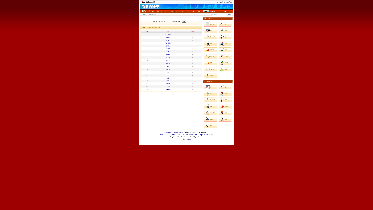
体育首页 (218, 2)
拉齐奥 (168, 87)
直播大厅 (226, 11)
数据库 (205, 11)
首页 (153, 11)
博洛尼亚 (168, 54)
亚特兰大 (168, 60)
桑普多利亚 (168, 34)
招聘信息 (185, 135)
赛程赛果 (212, 11)
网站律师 (191, 135)
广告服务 (174, 135)
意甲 (166, 11)
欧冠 (194, 11)
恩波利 (168, 57)
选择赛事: (174, 21)
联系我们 (180, 135)
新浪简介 (162, 135)
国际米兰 (168, 75)
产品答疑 (211, 135)
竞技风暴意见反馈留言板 (172, 132)
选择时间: (155, 21)
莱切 (168, 66)
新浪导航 (229, 2)
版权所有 (189, 139)
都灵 (168, 78)
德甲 (183, 11)
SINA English (197, 135)
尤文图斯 (168, 84)
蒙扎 (168, 51)
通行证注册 (205, 135)
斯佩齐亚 (168, 40)
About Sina (168, 135)
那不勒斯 (168, 89)
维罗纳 (168, 49)
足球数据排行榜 (152, 14)
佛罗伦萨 (168, 69)
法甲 (188, 11)
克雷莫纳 (168, 37)
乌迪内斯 (168, 63)
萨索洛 (168, 46)
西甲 (177, 11)
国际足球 (159, 11)
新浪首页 (223, 2)
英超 (172, 11)
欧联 (199, 11)
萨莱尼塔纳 (168, 43)
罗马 (168, 81)
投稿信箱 (181, 132)
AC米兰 (168, 72)
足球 (144, 11)
